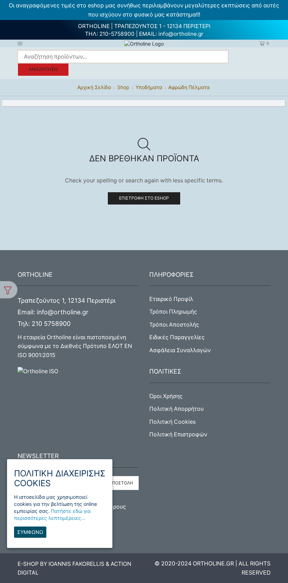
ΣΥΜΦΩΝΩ (30, 532)
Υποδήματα (149, 87)
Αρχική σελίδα (94, 87)
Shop (123, 87)
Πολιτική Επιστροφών (178, 434)
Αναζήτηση (43, 69)
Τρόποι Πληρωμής (173, 311)
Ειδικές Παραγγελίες (177, 337)
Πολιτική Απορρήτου (176, 409)
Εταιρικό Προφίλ (171, 299)
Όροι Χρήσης (166, 396)
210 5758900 (51, 323)
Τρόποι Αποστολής (174, 324)
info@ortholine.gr (180, 34)
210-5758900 (117, 34)
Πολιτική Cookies (172, 421)
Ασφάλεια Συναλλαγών (180, 350)
